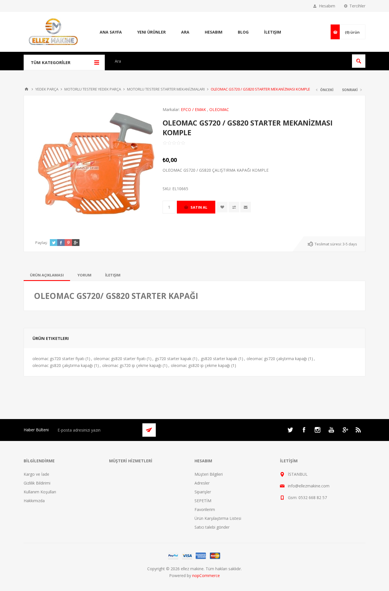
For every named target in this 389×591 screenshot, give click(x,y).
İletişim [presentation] (112, 275)
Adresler (202, 483)
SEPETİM (203, 500)
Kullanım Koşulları (40, 491)
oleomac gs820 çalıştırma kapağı (62, 365)
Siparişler (203, 491)
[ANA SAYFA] (26, 89)
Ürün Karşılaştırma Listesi (218, 518)
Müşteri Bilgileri (209, 474)
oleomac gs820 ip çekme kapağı (200, 365)
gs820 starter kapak (219, 358)
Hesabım (327, 6)
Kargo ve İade (36, 474)
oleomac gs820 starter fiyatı (120, 358)
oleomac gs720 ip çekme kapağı (131, 365)
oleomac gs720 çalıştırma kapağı (277, 358)
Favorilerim (205, 509)
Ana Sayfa (111, 32)
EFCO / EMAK (193, 109)
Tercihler (357, 6)
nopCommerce (206, 575)
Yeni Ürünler (151, 32)
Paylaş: (41, 242)
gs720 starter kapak (173, 358)
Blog (243, 32)
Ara (185, 32)
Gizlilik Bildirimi (37, 483)
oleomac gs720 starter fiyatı (58, 358)
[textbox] (230, 61)
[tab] (47, 275)
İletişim (272, 32)
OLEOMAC (219, 109)
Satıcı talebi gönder (212, 527)
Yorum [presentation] (84, 275)
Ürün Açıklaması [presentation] (47, 275)
